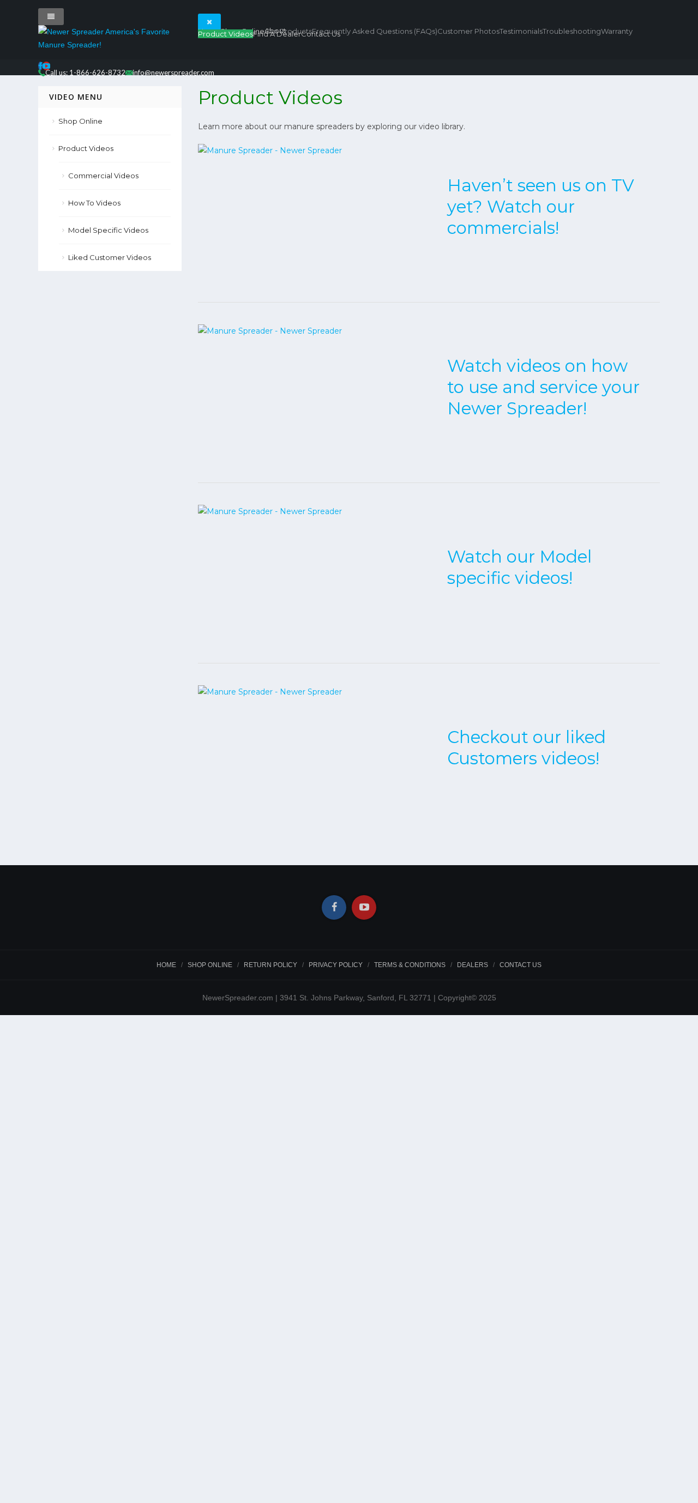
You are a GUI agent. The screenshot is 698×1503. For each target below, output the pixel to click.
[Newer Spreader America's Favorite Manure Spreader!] (110, 38)
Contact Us (320, 33)
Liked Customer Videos (109, 257)
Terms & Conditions (410, 965)
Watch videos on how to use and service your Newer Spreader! (543, 387)
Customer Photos (468, 31)
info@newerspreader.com (173, 72)
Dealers (472, 965)
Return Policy (270, 965)
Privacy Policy (336, 965)
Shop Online (80, 121)
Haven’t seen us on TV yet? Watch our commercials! (540, 206)
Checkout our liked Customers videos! (526, 748)
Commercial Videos (103, 175)
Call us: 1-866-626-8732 (85, 72)
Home (166, 965)
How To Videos (94, 202)
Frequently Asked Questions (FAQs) (374, 31)
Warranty (617, 31)
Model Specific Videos (108, 230)
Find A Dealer (277, 33)
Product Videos (225, 33)
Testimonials (521, 31)
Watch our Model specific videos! (519, 567)
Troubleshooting (572, 31)
